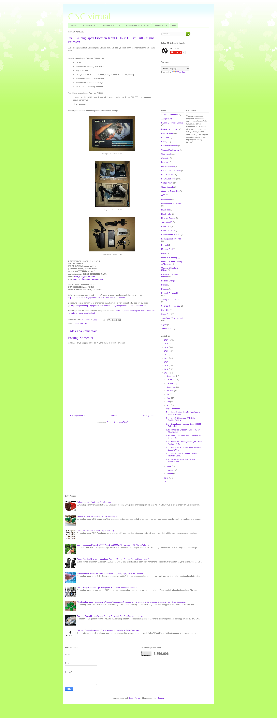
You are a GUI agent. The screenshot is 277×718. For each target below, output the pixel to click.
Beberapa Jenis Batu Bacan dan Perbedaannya (97, 516)
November (171, 380)
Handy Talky (166, 214)
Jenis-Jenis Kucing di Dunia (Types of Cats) (95, 531)
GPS (163, 195)
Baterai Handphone (169, 129)
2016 (166, 478)
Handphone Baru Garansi (171, 203)
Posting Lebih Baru (78, 415)
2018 (166, 369)
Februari (170, 470)
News (163, 253)
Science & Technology (170, 306)
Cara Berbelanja (160, 25)
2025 (166, 344)
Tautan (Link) (166, 329)
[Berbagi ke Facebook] (117, 320)
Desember (171, 376)
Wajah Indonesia (173, 408)
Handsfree (165, 210)
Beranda (74, 25)
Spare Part (165, 314)
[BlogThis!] (111, 320)
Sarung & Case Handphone (172, 299)
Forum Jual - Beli (81, 324)
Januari (170, 473)
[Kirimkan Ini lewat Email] (108, 320)
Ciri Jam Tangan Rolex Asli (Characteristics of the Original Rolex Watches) (108, 630)
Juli (168, 394)
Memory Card (167, 249)
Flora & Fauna (167, 175)
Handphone (166, 199)
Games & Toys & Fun (170, 191)
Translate (181, 72)
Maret (169, 466)
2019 (166, 366)
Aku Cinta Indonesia (169, 115)
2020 (166, 362)
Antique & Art (166, 119)
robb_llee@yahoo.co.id (84, 277)
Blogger (161, 698)
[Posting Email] (104, 320)
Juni (169, 398)
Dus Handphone (168, 166)
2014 (166, 482)
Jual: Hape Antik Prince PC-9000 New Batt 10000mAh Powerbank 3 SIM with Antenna (113, 545)
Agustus (170, 391)
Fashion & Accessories (171, 171)
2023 (166, 351)
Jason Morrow (134, 698)
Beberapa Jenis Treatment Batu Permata (94, 502)
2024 (166, 347)
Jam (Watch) (166, 222)
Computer (165, 158)
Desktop (164, 162)
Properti (164, 289)
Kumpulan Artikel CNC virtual (137, 25)
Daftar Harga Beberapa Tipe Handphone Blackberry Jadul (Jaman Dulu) (106, 588)
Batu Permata (167, 133)
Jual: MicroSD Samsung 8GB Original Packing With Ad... (182, 419)
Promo (164, 285)
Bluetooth (165, 137)
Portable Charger (168, 281)
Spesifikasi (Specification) (172, 318)
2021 (166, 358)
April (169, 405)
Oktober (170, 383)
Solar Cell (165, 310)
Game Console (167, 187)
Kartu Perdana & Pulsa (170, 235)
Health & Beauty (168, 218)
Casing (164, 142)
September (171, 387)
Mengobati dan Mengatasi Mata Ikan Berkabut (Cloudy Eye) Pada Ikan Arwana (110, 573)
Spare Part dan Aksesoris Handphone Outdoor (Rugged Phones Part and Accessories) (113, 559)
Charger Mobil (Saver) (170, 150)
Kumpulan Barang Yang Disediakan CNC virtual (101, 25)
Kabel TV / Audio (168, 230)
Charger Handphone (169, 146)
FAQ (174, 25)
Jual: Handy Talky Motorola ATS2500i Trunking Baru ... (181, 454)
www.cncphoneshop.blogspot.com (88, 279)
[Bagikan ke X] (114, 320)
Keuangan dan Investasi (171, 239)
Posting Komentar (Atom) (117, 422)
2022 (166, 355)
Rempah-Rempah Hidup (171, 293)
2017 (166, 373)
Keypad (164, 245)
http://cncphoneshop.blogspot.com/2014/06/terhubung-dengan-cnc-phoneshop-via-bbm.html (109, 305)
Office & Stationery (169, 258)
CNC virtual (89, 16)
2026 (166, 340)
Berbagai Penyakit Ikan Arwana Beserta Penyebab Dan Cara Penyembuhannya (110, 616)
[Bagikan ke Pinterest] (119, 320)
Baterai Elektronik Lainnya (172, 123)
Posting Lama (148, 415)
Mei (168, 402)
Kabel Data (166, 226)
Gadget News (167, 183)
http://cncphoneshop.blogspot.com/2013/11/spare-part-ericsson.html (96, 297)
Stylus (164, 325)
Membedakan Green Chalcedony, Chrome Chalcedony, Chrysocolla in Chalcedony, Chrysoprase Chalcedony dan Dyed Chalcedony (131, 602)
